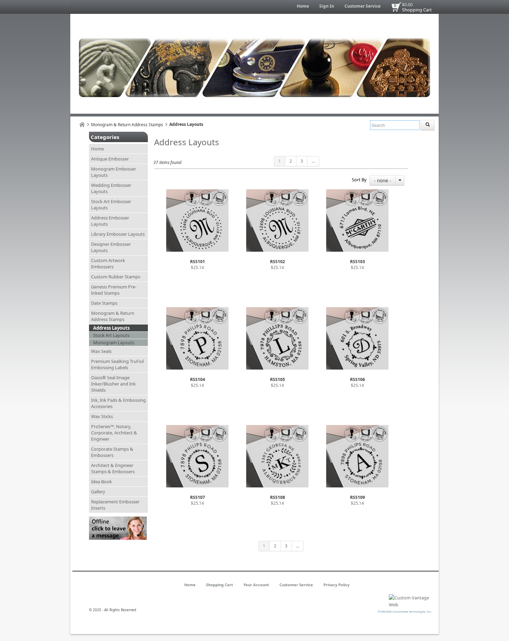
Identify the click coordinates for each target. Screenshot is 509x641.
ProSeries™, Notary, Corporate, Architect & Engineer (114, 432)
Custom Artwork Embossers (108, 263)
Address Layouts (111, 328)
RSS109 (357, 497)
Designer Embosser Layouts (111, 247)
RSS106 (357, 379)
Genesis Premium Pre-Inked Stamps (113, 290)
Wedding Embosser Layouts (111, 188)
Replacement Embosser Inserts (115, 505)
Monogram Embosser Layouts (113, 172)
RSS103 (357, 262)
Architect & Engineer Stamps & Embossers (113, 468)
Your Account (256, 584)
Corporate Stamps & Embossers (112, 452)
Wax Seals (101, 351)
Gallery (98, 491)
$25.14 (197, 267)
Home (303, 6)
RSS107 (197, 497)
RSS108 (277, 497)
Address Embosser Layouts (110, 221)
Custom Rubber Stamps (115, 277)
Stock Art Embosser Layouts (111, 204)
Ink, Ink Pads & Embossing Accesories (118, 403)
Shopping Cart (417, 10)
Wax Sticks (102, 416)
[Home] (82, 125)
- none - (382, 180)
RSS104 (197, 379)
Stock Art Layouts (111, 335)
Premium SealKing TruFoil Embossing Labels (117, 364)
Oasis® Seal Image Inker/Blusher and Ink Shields (113, 383)
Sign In (326, 6)
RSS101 (197, 262)
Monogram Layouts (113, 342)
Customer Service (363, 6)
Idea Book (101, 481)
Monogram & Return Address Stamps (127, 125)
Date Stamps (104, 303)
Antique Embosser (110, 159)
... (313, 161)
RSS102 (277, 262)
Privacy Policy (336, 584)
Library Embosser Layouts (118, 234)
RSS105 (277, 379)
